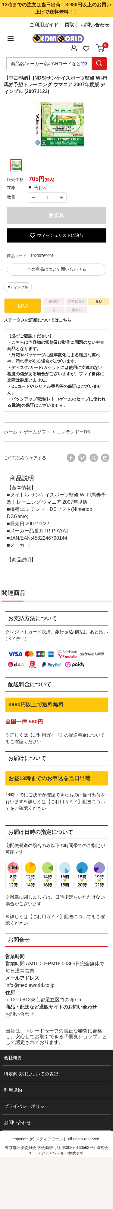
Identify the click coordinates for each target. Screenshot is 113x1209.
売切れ (56, 215)
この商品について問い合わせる (56, 269)
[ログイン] (74, 48)
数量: (12, 197)
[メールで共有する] (105, 458)
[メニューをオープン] (11, 38)
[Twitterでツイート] (93, 458)
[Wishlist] (86, 48)
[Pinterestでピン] (82, 458)
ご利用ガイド (44, 24)
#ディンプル (18, 287)
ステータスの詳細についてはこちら (37, 320)
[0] (100, 48)
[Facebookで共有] (71, 458)
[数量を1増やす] (61, 197)
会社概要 (13, 1057)
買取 (69, 24)
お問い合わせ (94, 24)
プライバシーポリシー (26, 1106)
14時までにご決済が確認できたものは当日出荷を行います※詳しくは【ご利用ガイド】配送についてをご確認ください (55, 801)
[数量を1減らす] (33, 197)
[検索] (99, 63)
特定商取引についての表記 (31, 1073)
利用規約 (13, 1090)
